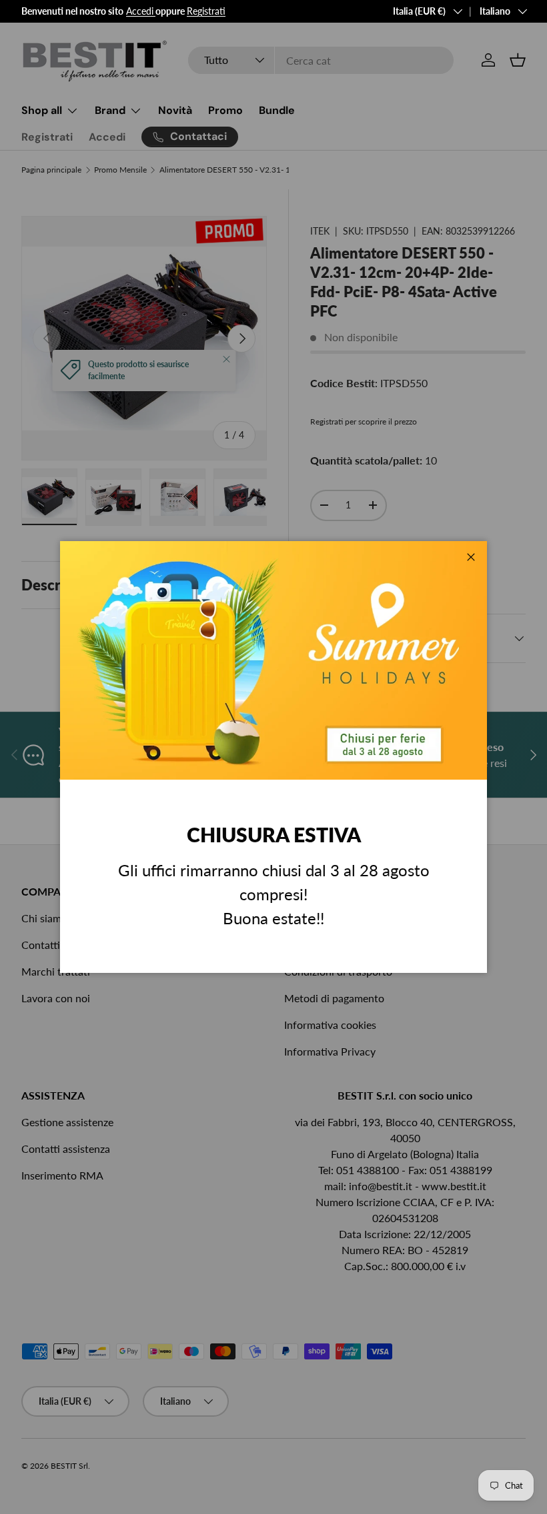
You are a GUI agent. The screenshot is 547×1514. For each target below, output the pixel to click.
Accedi (139, 11)
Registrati (206, 11)
